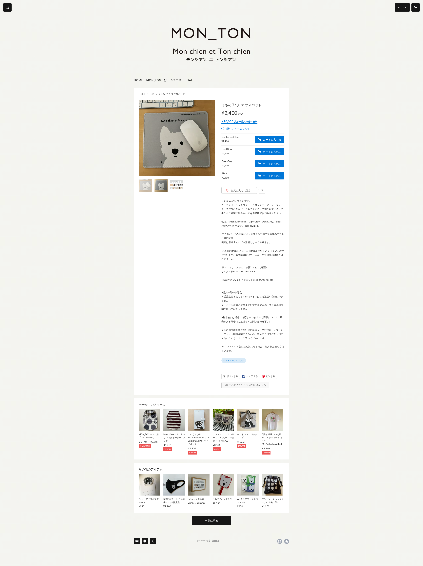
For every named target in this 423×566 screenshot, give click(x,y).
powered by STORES (208, 541)
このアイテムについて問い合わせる (247, 385)
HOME (138, 80)
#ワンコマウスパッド (233, 360)
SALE (191, 80)
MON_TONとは (156, 80)
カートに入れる (272, 139)
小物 (152, 94)
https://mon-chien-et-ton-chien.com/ (286, 541)
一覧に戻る (211, 520)
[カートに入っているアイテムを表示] (415, 7)
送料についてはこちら (238, 128)
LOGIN (402, 7)
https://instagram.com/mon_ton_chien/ (279, 541)
